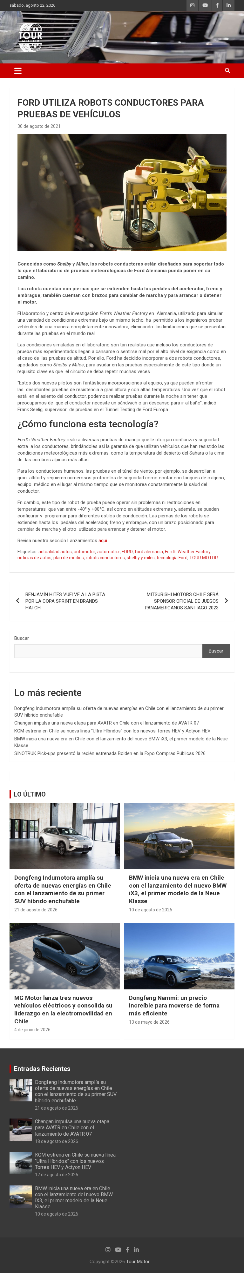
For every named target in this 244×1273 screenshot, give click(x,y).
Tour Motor (138, 1261)
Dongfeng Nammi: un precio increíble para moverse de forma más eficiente (174, 1005)
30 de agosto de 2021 (39, 126)
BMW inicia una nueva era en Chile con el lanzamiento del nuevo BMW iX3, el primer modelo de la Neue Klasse (178, 889)
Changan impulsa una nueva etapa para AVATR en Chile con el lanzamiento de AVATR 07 (106, 723)
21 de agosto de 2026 (36, 909)
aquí (102, 540)
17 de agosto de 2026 (56, 1174)
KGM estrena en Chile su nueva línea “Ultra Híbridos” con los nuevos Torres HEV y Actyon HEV (112, 731)
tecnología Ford (172, 557)
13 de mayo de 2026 (149, 1022)
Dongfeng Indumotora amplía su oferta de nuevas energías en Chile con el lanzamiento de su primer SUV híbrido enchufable (62, 889)
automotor (84, 551)
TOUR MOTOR (203, 557)
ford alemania (149, 551)
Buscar (21, 638)
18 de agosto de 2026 (56, 1141)
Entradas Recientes (42, 1069)
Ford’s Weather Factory (188, 551)
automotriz (108, 551)
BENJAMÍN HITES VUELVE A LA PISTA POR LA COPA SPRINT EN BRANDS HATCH (65, 601)
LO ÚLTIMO (30, 794)
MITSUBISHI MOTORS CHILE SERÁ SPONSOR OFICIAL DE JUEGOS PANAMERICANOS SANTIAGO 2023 (182, 601)
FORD (127, 551)
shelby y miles (141, 557)
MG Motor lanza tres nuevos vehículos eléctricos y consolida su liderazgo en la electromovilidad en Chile (63, 1009)
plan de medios (68, 557)
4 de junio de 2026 (32, 1029)
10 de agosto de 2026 (150, 909)
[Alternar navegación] (18, 70)
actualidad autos (55, 551)
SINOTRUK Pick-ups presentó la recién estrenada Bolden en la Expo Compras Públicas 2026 (110, 753)
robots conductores (105, 557)
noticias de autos (34, 557)
